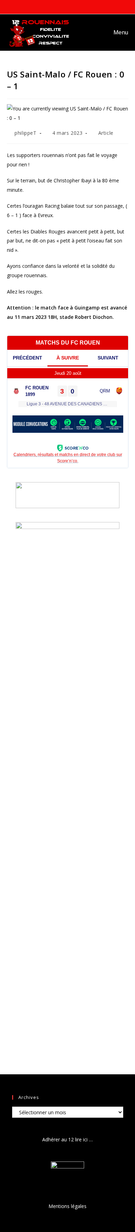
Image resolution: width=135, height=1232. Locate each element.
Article (106, 133)
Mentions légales (67, 1206)
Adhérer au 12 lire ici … (67, 1139)
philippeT (25, 133)
